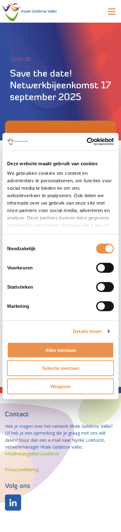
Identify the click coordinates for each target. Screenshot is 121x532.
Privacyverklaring (21, 469)
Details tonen (87, 331)
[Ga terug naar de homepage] (29, 11)
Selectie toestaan (60, 368)
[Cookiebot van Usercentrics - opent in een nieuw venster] (87, 142)
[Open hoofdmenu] (111, 11)
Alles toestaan (60, 349)
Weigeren (60, 386)
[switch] (105, 268)
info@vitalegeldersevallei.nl (32, 454)
